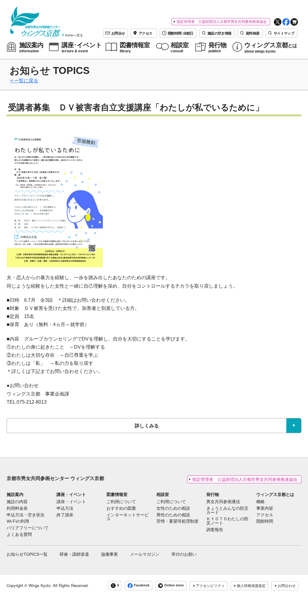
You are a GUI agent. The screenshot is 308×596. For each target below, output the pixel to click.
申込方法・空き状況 (26, 515)
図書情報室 (117, 494)
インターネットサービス (127, 517)
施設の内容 (17, 502)
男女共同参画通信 (223, 502)
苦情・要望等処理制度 (177, 521)
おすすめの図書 (121, 508)
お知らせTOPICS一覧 (27, 554)
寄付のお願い (184, 554)
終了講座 (65, 515)
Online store (174, 585)
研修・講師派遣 (74, 554)
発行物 (212, 494)
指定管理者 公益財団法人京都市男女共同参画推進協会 (222, 22)
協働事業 (109, 554)
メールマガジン (144, 554)
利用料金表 (17, 508)
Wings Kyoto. (40, 585)
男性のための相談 (173, 515)
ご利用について (121, 502)
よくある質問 (19, 535)
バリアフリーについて (28, 528)
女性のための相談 (173, 508)
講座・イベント (71, 494)
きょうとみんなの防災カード (227, 510)
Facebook (141, 585)
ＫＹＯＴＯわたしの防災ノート (227, 521)
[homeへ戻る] (35, 22)
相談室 (162, 494)
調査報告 (214, 530)
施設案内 (15, 494)
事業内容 (264, 508)
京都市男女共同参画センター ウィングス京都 (55, 478)
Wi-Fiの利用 (18, 521)
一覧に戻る (26, 80)
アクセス (264, 515)
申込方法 (65, 508)
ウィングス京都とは (275, 494)
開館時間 (264, 521)
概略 (260, 502)
